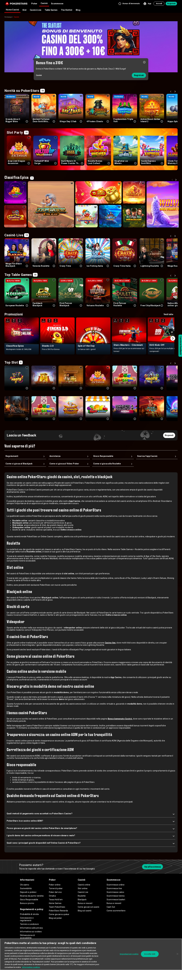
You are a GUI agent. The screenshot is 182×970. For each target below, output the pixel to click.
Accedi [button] (159, 4)
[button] (129, 3)
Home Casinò (12, 10)
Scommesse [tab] (57, 3)
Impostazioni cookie (129, 954)
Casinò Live (35, 10)
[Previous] (171, 92)
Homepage (8, 17)
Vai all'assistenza (152, 867)
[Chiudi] (177, 954)
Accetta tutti (149, 954)
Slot (24, 10)
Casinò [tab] (44, 3)
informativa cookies (31, 967)
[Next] (175, 92)
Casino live (110, 643)
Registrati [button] (171, 4)
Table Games (51, 10)
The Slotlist (66, 10)
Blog (78, 10)
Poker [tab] (34, 3)
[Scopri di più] (144, 62)
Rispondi (169, 435)
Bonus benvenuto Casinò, (120, 719)
